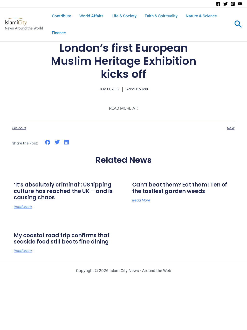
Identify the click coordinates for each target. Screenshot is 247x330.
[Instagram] (233, 4)
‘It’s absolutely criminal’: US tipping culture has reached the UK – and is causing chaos (63, 191)
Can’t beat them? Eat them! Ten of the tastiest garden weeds (179, 188)
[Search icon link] (238, 25)
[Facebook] (218, 4)
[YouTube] (240, 4)
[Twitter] (225, 4)
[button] (48, 142)
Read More (23, 206)
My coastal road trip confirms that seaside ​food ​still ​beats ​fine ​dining (62, 238)
